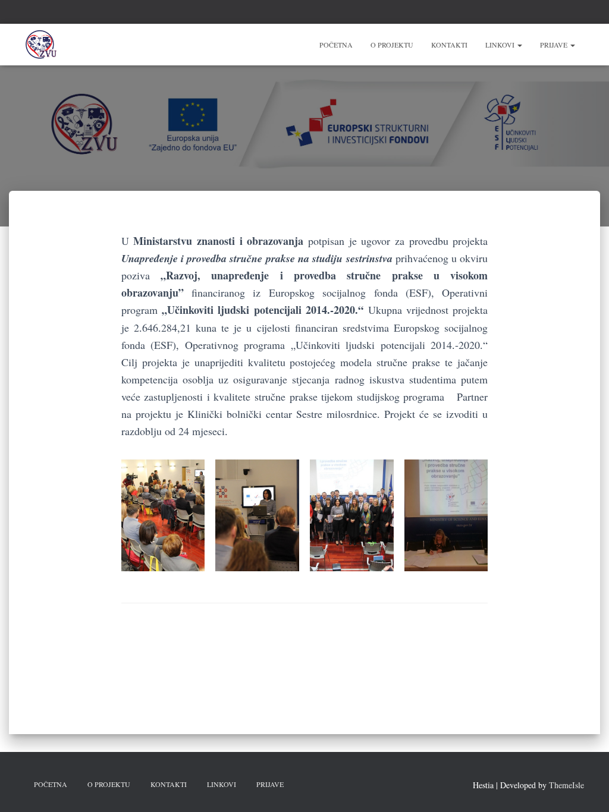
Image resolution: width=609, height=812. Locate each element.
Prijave (554, 44)
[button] (519, 44)
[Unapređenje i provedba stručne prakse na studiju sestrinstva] (41, 44)
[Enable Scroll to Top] (585, 788)
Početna (336, 44)
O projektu (392, 44)
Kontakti (449, 44)
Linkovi (500, 44)
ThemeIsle (566, 785)
